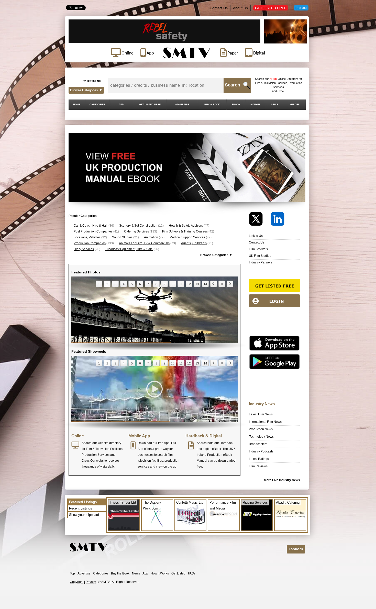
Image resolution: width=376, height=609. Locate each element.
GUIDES (295, 104)
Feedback (296, 549)
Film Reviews (258, 466)
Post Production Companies (93, 231)
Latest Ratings (259, 459)
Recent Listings (80, 508)
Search (232, 84)
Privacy (91, 582)
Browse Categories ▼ (86, 90)
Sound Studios (122, 237)
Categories (100, 573)
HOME (76, 104)
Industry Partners (260, 262)
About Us (240, 8)
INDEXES (255, 104)
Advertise (84, 573)
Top (72, 573)
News (136, 573)
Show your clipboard (84, 515)
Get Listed (178, 573)
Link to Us (256, 236)
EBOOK (236, 104)
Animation (151, 237)
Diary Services (84, 249)
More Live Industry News (282, 480)
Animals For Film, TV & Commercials (144, 243)
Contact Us (219, 8)
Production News (261, 429)
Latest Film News (261, 414)
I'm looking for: (92, 80)
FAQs (191, 573)
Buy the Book (120, 573)
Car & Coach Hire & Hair (91, 225)
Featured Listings (83, 502)
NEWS (274, 104)
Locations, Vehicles (87, 237)
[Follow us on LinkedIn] (277, 220)
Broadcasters (258, 444)
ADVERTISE (182, 104)
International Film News (265, 422)
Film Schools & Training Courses (185, 231)
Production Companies (90, 243)
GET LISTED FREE (150, 104)
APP (121, 104)
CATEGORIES (97, 104)
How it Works (160, 573)
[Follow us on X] (259, 220)
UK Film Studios (260, 256)
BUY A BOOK (212, 104)
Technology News (261, 436)
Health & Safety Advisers (186, 225)
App (145, 573)
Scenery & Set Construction (138, 225)
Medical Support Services (187, 237)
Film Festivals (258, 249)
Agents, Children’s (194, 243)
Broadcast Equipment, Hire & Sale (129, 249)
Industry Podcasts (261, 451)
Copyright (76, 582)
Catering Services (136, 231)
